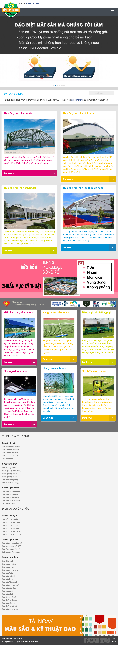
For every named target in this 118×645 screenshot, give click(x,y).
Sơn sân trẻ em (8, 567)
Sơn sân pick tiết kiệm (11, 491)
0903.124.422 (32, 3)
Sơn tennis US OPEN (10, 450)
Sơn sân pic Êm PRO (10, 497)
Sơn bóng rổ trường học (12, 534)
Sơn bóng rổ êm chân (11, 522)
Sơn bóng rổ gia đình (10, 528)
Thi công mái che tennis (18, 113)
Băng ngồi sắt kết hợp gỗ (96, 312)
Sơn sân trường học (10, 609)
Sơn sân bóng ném (10, 570)
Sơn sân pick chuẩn (10, 494)
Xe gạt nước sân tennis (56, 312)
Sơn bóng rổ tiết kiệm (11, 531)
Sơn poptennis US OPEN (12, 546)
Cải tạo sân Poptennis (11, 552)
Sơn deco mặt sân (9, 597)
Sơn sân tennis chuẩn (11, 447)
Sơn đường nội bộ (9, 606)
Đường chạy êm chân (11, 474)
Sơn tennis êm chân (10, 453)
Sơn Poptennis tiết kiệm (12, 549)
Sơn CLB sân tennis (10, 456)
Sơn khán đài (7, 591)
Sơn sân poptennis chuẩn (12, 543)
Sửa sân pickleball (9, 503)
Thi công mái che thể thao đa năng (83, 187)
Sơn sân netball (8, 576)
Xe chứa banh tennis (94, 371)
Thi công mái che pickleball (79, 113)
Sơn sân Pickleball (9, 582)
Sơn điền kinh (7, 561)
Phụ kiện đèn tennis (15, 371)
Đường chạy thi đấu (10, 477)
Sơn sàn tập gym (9, 603)
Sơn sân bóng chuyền (11, 585)
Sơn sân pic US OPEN (11, 500)
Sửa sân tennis (8, 459)
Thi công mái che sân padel (20, 187)
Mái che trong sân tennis (18, 312)
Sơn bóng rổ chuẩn (10, 519)
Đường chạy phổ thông (11, 470)
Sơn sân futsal (8, 579)
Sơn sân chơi (7, 594)
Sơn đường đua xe (9, 600)
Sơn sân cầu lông (9, 588)
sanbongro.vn (77, 100)
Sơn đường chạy (9, 467)
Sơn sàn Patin (7, 573)
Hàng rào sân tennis (54, 368)
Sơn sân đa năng (9, 564)
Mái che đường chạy (10, 483)
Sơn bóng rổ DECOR (10, 525)
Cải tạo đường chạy (10, 480)
